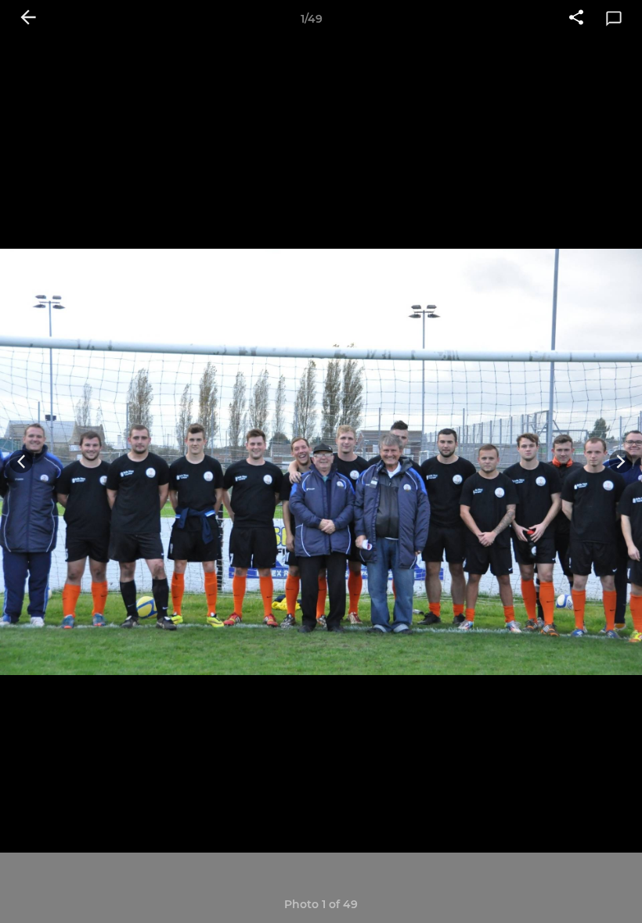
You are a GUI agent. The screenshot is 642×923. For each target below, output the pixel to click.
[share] (576, 19)
